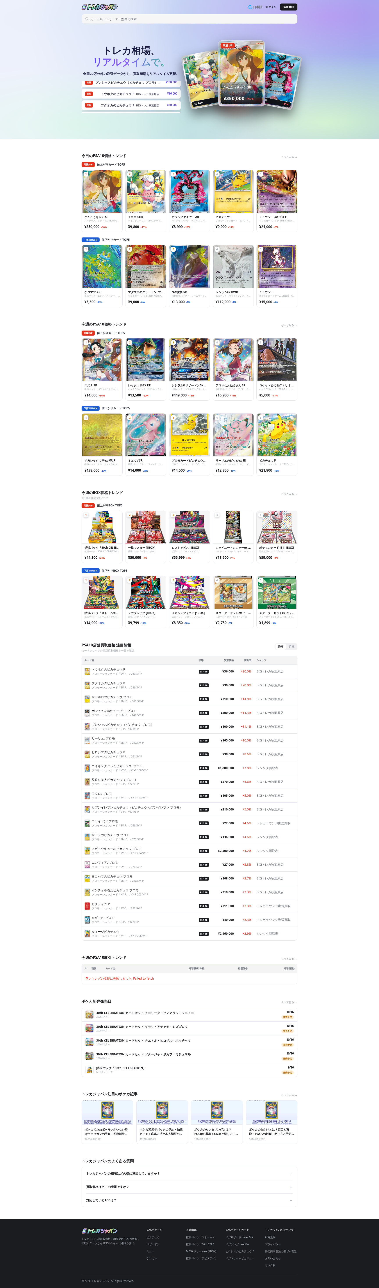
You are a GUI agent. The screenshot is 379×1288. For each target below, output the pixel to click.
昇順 (291, 646)
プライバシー (273, 1244)
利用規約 (270, 1237)
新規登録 (288, 7)
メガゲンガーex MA (237, 1244)
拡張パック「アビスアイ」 (202, 1258)
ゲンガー (152, 1258)
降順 (280, 646)
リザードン (153, 1244)
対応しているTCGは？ (189, 1200)
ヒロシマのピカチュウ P (239, 1251)
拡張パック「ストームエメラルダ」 (207, 1237)
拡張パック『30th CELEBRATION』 (207, 1244)
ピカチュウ (153, 1237)
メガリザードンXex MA (239, 1237)
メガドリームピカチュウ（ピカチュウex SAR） (253, 1258)
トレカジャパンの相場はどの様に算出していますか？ (189, 1173)
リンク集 (270, 1265)
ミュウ (150, 1251)
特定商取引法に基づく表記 (281, 1251)
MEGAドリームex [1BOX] (201, 1251)
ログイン (271, 7)
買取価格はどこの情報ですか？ (189, 1186)
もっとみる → (289, 157)
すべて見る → (289, 1002)
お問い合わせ (273, 1258)
